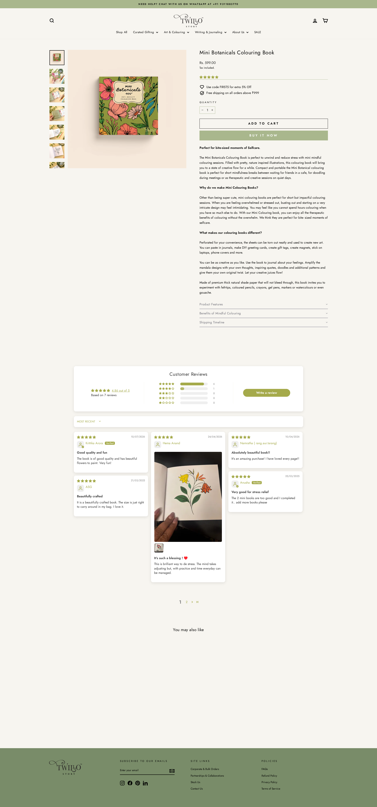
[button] (208, 77)
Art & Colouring (175, 32)
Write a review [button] (266, 392)
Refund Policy (269, 776)
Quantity (208, 102)
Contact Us (197, 789)
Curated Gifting (144, 32)
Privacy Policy (269, 782)
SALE (257, 32)
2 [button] (187, 602)
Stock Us (195, 782)
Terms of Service (271, 789)
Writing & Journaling (209, 32)
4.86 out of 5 (121, 390)
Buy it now (263, 135)
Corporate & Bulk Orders (205, 769)
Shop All (121, 32)
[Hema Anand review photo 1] (188, 497)
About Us (238, 32)
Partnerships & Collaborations (207, 776)
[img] (86, 437)
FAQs (265, 769)
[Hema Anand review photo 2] (159, 548)
